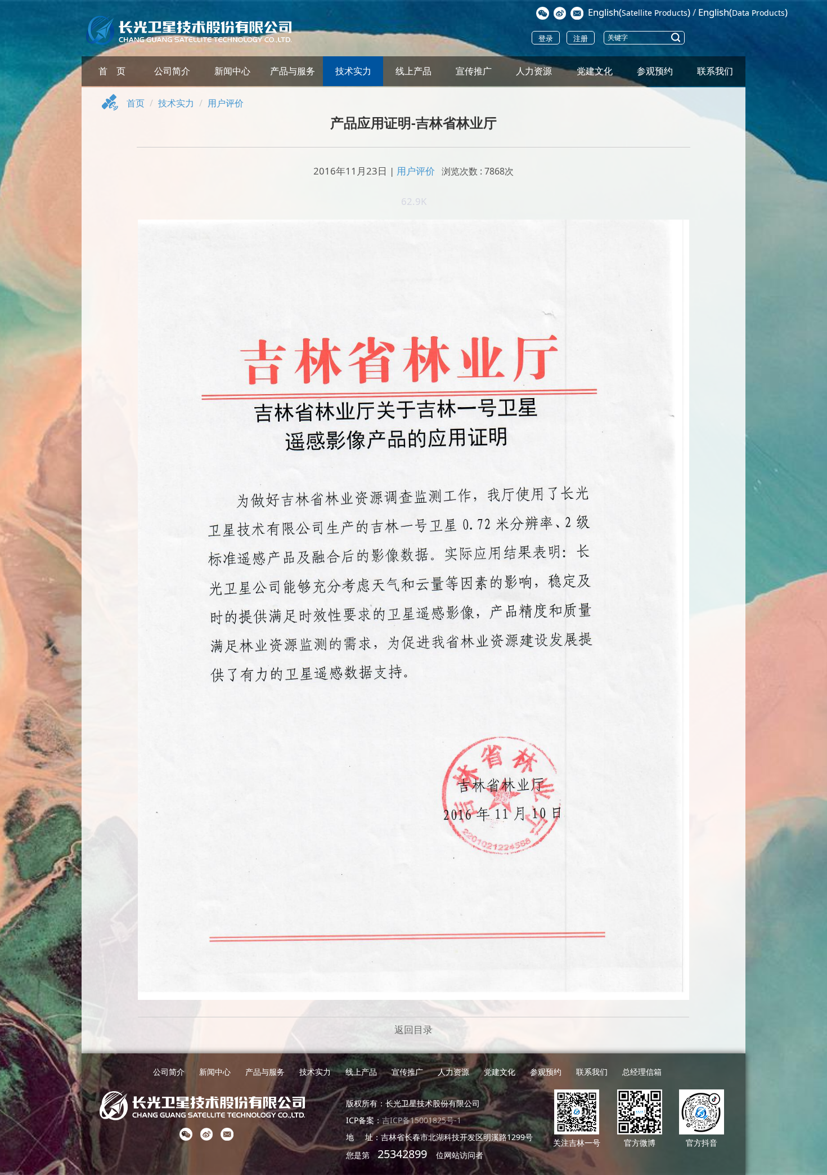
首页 (136, 103)
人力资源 (534, 71)
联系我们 (715, 71)
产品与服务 (292, 71)
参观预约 (655, 71)
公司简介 (172, 71)
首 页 (111, 71)
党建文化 (595, 71)
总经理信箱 (642, 1071)
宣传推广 (474, 71)
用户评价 (226, 103)
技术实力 (353, 71)
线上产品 (413, 71)
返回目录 (413, 1029)
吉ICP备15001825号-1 (421, 1120)
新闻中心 (232, 71)
